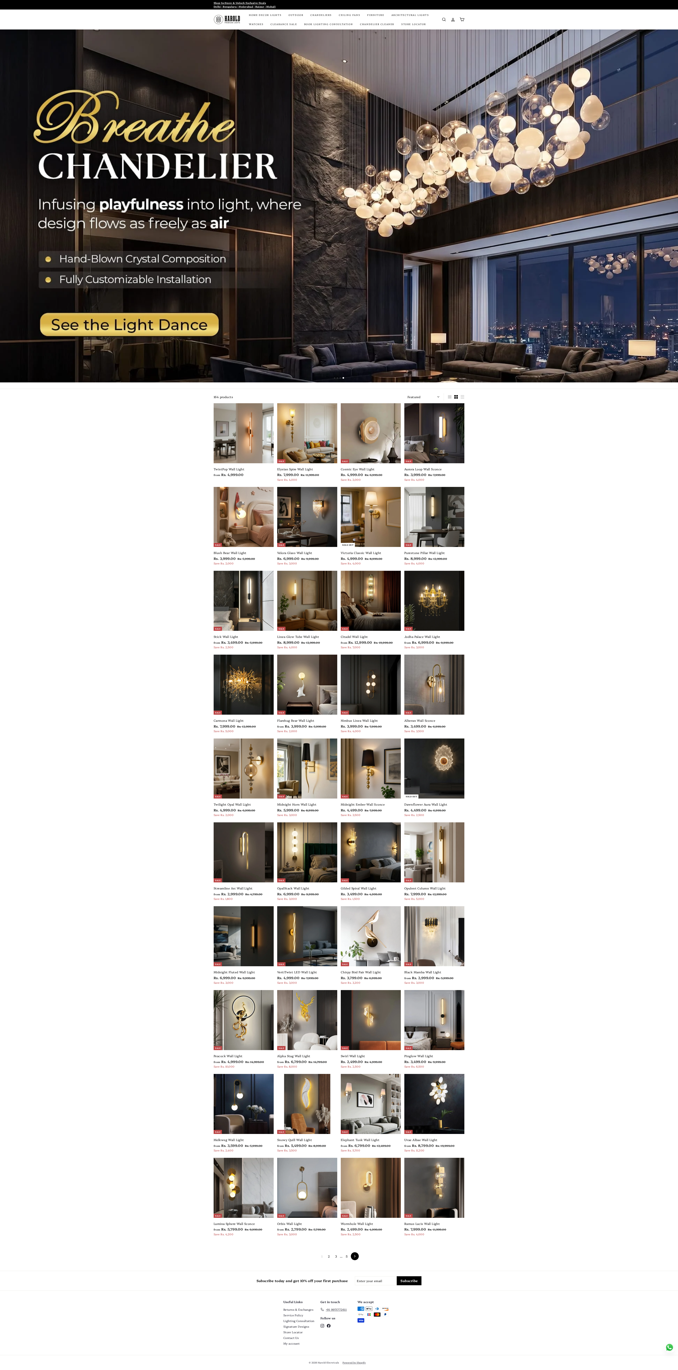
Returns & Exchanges (298, 1309)
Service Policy (293, 1315)
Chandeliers (321, 14)
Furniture (375, 14)
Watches (256, 24)
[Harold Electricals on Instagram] (322, 1325)
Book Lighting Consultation (328, 24)
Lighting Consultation (298, 1321)
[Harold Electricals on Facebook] (329, 1325)
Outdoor (296, 14)
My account (291, 1343)
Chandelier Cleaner (377, 24)
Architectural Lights (410, 14)
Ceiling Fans (349, 14)
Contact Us (291, 1338)
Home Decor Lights (265, 14)
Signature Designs (296, 1326)
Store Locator (413, 24)
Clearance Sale (283, 24)
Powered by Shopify (354, 1362)
